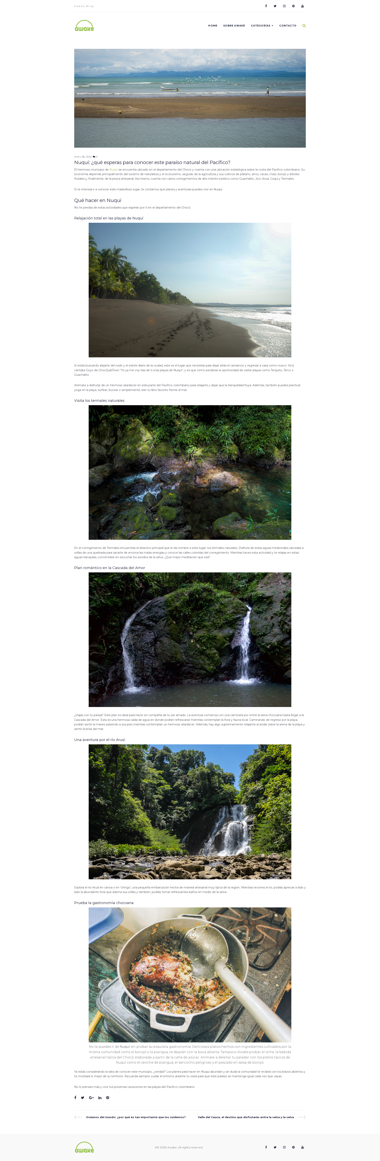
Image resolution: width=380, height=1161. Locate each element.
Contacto (287, 25)
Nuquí (113, 169)
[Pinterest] (293, 6)
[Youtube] (302, 6)
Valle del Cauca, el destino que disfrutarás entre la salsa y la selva (246, 1117)
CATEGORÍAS (260, 25)
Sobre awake (234, 25)
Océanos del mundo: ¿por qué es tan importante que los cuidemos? (136, 1117)
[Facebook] (266, 6)
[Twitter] (275, 6)
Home (212, 25)
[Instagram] (284, 6)
